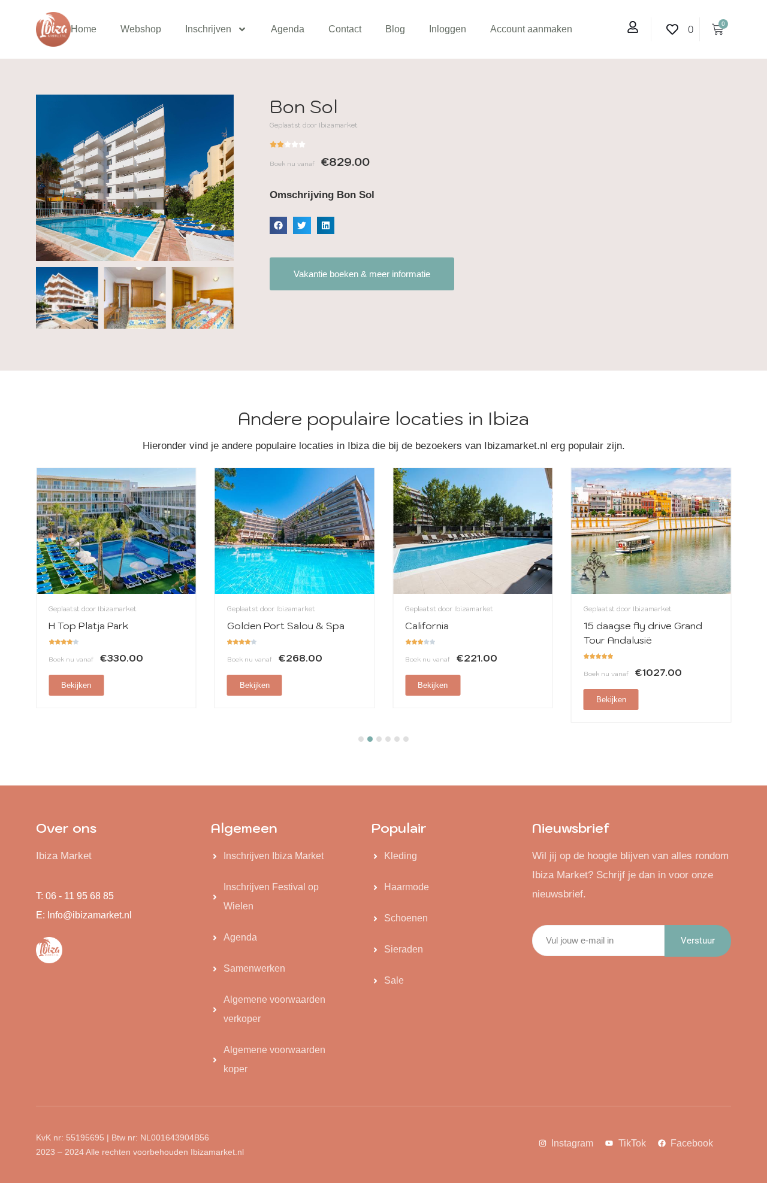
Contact (344, 29)
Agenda (287, 29)
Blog (395, 29)
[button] (278, 225)
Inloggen (447, 29)
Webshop (140, 29)
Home (83, 29)
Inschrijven (208, 29)
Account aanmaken (531, 29)
